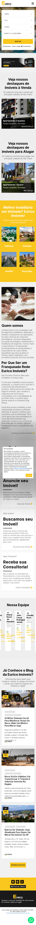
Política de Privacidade (21, 468)
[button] (33, 632)
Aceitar (29, 475)
